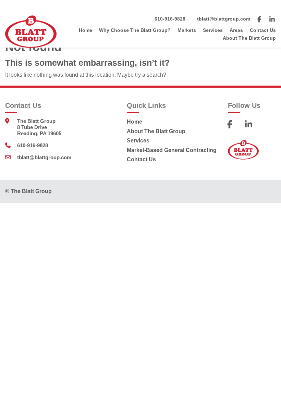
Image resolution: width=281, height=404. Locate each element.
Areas (236, 30)
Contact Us (263, 30)
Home (85, 30)
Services (213, 30)
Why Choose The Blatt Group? (135, 30)
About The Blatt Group (249, 38)
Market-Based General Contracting (172, 150)
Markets (187, 30)
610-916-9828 (170, 19)
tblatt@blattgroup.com (223, 19)
